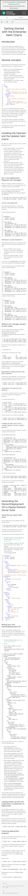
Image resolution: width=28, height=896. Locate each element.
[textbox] (14, 350)
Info (7, 17)
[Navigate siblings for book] (4, 22)
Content (21, 17)
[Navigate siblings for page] (10, 22)
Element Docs (15, 4)
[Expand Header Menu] (24, 13)
